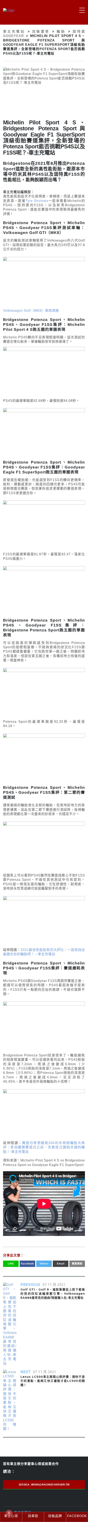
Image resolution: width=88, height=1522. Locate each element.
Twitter (44, 1263)
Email (60, 1263)
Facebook (27, 1263)
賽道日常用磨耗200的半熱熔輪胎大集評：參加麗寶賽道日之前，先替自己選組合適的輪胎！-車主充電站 (44, 1147)
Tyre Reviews (37, 201)
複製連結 (77, 1263)
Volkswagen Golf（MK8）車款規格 (31, 310)
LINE (11, 1263)
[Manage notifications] (9, 1513)
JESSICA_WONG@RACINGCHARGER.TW (44, 1484)
